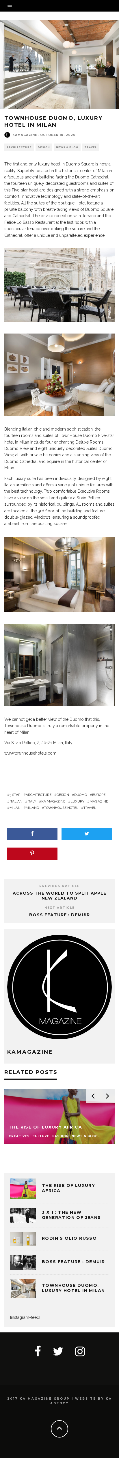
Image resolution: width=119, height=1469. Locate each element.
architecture (38, 795)
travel (89, 808)
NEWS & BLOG (67, 147)
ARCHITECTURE (19, 147)
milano (32, 808)
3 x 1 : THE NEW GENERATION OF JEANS (71, 1215)
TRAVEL (90, 147)
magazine (99, 801)
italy (31, 801)
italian (16, 801)
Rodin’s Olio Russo (69, 1238)
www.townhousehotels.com (30, 753)
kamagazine (24, 135)
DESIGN (44, 147)
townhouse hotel (61, 808)
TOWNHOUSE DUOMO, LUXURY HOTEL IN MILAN (73, 1288)
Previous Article (59, 886)
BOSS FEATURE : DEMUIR (59, 914)
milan (15, 808)
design (63, 795)
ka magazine (53, 801)
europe (98, 795)
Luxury (77, 801)
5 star (15, 795)
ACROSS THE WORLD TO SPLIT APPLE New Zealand (59, 896)
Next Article (59, 908)
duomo (80, 795)
